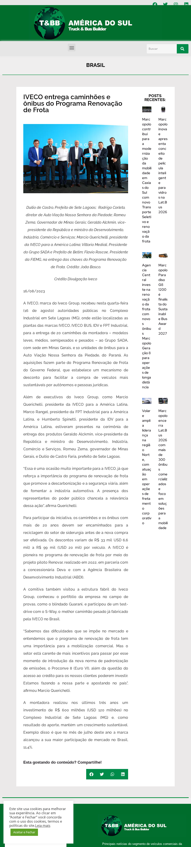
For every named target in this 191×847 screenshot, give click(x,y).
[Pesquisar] (182, 48)
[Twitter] (165, 4)
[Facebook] (155, 4)
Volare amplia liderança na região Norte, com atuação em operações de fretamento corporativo (146, 467)
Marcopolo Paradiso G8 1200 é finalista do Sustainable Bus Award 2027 (162, 299)
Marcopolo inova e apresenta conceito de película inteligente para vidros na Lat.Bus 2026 (162, 165)
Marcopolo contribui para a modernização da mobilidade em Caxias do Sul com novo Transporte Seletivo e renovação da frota (146, 180)
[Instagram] (176, 4)
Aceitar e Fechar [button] (24, 832)
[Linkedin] (186, 4)
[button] (71, 47)
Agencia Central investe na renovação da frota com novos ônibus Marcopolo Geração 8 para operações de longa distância (146, 326)
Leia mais (42, 825)
